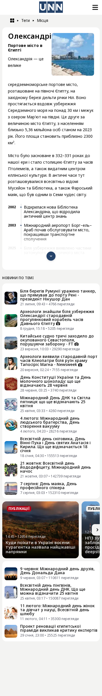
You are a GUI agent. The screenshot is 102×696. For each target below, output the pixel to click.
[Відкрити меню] (94, 7)
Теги (25, 20)
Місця (42, 20)
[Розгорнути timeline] (51, 256)
